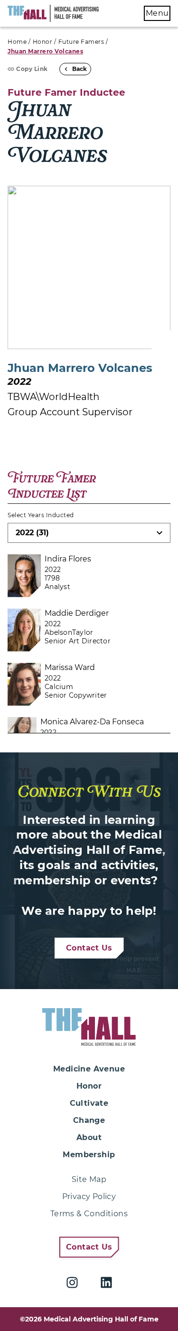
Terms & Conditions (89, 1213)
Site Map (89, 1179)
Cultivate (89, 1103)
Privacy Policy (89, 1196)
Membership (89, 1154)
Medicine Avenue (89, 1068)
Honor (43, 41)
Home (17, 41)
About (89, 1137)
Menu (157, 13)
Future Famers (81, 41)
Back (79, 68)
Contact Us (89, 947)
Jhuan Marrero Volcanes (45, 51)
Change (89, 1120)
